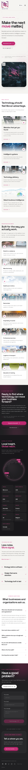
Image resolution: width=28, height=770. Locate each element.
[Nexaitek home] (5, 5)
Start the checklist (10, 749)
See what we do (13, 427)
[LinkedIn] (6, 764)
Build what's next (7, 43)
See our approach (7, 48)
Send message (13, 721)
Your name (6, 694)
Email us (3, 767)
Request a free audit (13, 423)
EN (21, 5)
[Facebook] (3, 764)
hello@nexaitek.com (8, 686)
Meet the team (5, 559)
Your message (7, 708)
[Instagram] (12, 764)
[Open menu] (25, 5)
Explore (6, 139)
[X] (15, 764)
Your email (6, 701)
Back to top (19, 764)
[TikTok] (9, 764)
